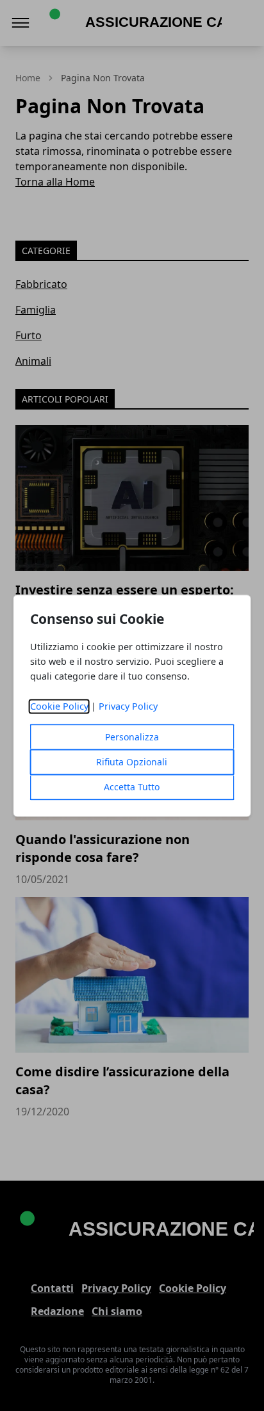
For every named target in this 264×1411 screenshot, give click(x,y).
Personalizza (132, 737)
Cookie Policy (59, 706)
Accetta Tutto (132, 787)
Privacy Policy (128, 706)
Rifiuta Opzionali (131, 762)
